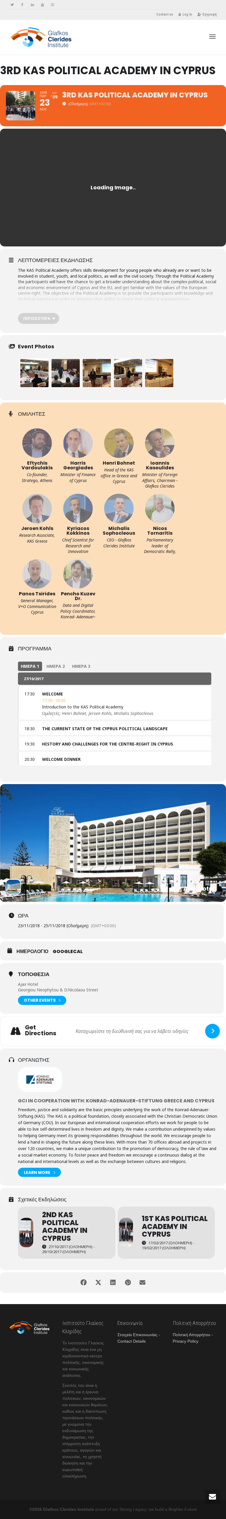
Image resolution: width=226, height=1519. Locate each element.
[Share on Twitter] (98, 1282)
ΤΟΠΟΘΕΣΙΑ (33, 974)
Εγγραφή (209, 14)
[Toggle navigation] (212, 37)
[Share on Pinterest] (127, 1282)
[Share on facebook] (83, 1282)
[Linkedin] (32, 5)
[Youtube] (42, 5)
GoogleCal (68, 952)
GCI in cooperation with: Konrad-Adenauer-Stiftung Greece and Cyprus (116, 1100)
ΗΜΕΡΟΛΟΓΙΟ (32, 952)
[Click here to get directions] (212, 1031)
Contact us (164, 14)
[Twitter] (12, 5)
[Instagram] (52, 5)
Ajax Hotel (28, 984)
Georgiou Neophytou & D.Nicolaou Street (58, 990)
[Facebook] (22, 5)
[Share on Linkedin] (113, 1282)
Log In (187, 14)
